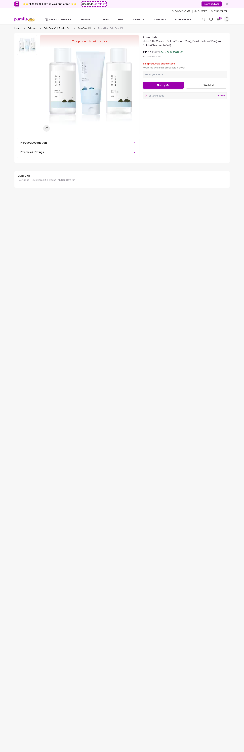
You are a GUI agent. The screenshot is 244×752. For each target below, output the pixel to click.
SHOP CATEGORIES (60, 19)
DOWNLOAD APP (182, 11)
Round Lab (23, 179)
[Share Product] (46, 128)
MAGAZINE (160, 19)
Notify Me (163, 85)
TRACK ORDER (221, 11)
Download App (211, 3)
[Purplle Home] (21, 19)
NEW (120, 19)
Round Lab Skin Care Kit (62, 179)
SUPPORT (202, 11)
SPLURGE (138, 19)
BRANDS (85, 19)
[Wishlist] (211, 19)
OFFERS (104, 19)
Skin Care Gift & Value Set (57, 28)
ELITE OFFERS (183, 19)
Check (221, 95)
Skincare (32, 28)
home (17, 28)
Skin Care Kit (84, 28)
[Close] (227, 4)
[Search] (204, 19)
